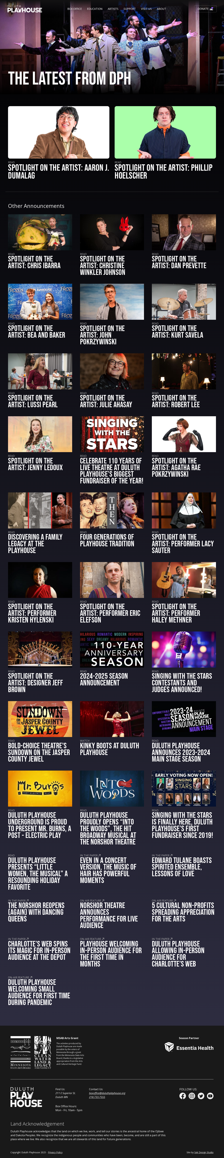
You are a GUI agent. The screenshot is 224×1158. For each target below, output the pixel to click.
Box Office (74, 9)
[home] (25, 8)
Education (94, 9)
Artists (113, 9)
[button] (74, 9)
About (161, 9)
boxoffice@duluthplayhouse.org (107, 1093)
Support (130, 9)
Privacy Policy (55, 1152)
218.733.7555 (97, 1097)
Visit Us (146, 9)
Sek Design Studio (204, 1152)
